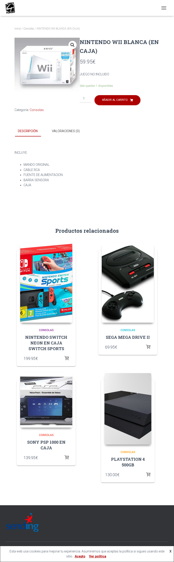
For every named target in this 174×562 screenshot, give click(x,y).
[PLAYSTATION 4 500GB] (127, 409)
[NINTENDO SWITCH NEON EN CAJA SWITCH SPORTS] (46, 283)
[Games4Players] (11, 8)
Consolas (28, 28)
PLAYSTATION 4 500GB (128, 462)
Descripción (28, 131)
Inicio (17, 28)
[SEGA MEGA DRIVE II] (128, 283)
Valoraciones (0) (66, 131)
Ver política (97, 556)
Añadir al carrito (115, 100)
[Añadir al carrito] (66, 358)
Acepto (80, 556)
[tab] (31, 131)
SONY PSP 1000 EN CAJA (46, 445)
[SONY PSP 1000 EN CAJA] (46, 400)
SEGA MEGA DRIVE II (128, 337)
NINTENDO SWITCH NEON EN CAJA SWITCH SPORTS (46, 342)
